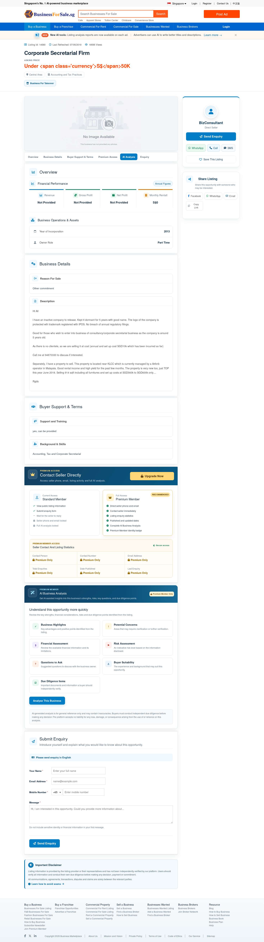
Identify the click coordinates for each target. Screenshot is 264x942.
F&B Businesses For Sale (36, 911)
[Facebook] (25, 936)
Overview (33, 157)
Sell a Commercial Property (99, 918)
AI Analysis (128, 157)
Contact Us (223, 3)
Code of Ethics (175, 936)
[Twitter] (30, 936)
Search (160, 14)
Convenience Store (144, 20)
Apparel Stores (93, 20)
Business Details (52, 157)
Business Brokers (187, 26)
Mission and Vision (113, 936)
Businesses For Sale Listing (37, 908)
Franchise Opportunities (66, 908)
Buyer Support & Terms (80, 157)
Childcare (126, 20)
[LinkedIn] (35, 936)
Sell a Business (124, 908)
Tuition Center (111, 20)
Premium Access (107, 157)
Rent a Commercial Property (100, 915)
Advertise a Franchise (65, 911)
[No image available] (101, 123)
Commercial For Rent (93, 26)
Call (215, 148)
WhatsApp (197, 148)
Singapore (177, 3)
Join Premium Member (35, 928)
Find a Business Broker (128, 911)
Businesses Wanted (157, 26)
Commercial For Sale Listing (100, 911)
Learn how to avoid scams (46, 884)
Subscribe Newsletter (34, 925)
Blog (211, 908)
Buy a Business (37, 26)
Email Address (38, 781)
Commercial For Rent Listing (100, 908)
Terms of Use (155, 936)
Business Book (216, 918)
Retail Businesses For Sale (37, 918)
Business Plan (216, 921)
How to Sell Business (127, 915)
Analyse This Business (47, 700)
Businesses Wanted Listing (160, 908)
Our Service (194, 936)
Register (207, 3)
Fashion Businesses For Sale (38, 915)
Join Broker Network (188, 911)
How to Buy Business (34, 921)
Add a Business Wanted (159, 911)
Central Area (35, 74)
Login (194, 3)
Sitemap (211, 936)
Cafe (80, 20)
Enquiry (144, 157)
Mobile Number (38, 792)
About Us (93, 936)
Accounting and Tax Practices (66, 74)
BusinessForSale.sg (49, 15)
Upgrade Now (154, 476)
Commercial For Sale (126, 26)
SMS (230, 148)
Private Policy (135, 936)
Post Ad (222, 14)
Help (211, 925)
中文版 (236, 3)
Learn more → (213, 35)
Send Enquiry (46, 843)
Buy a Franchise (63, 26)
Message (35, 802)
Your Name (36, 771)
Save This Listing (213, 159)
